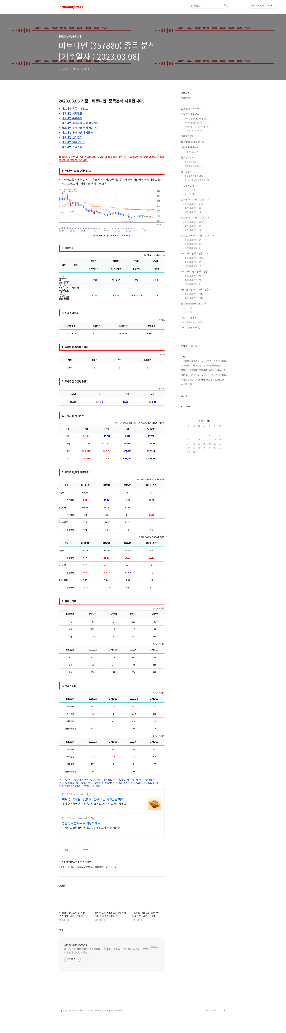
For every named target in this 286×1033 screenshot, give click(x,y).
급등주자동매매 (193, 322)
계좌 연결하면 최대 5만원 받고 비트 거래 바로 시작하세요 (94, 803)
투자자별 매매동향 (77, 132)
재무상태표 (73, 142)
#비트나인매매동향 (66, 782)
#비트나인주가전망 (105, 779)
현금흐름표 (73, 147)
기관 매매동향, (220, 360)
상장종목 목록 (189, 147)
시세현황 (72, 113)
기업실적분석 (189, 185)
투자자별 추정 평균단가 (80, 128)
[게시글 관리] (75, 849)
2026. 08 (204, 421)
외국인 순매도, (197, 360)
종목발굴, (203, 370)
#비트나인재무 (106, 782)
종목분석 (188, 157)
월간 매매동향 (193, 212)
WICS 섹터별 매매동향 (194, 253)
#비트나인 (63, 779)
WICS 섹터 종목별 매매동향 (197, 271)
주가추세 (72, 118)
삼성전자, (193, 370)
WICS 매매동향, (203, 379)
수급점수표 (186, 97)
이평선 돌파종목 (193, 130)
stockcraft (212, 1005)
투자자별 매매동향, (212, 365)
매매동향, (185, 365)
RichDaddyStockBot (193, 303)
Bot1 (188, 308)
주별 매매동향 (193, 244)
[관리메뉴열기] (280, 5)
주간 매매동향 (193, 208)
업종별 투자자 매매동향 (195, 217)
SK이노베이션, (217, 379)
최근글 (184, 345)
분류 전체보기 (191, 108)
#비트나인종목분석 (75, 779)
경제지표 (187, 136)
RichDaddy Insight (193, 141)
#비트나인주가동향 (92, 786)
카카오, (184, 370)
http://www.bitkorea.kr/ (75, 818)
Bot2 (188, 312)
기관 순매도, (194, 374)
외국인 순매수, (187, 379)
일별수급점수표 (194, 176)
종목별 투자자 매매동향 (195, 199)
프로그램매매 (189, 317)
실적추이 (72, 137)
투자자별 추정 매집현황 (80, 123)
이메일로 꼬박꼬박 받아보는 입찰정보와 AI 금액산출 (91, 827)
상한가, (209, 360)
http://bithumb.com (73, 794)
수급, (211, 370)
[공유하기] (71, 849)
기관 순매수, (196, 365)
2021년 (190, 190)
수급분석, (206, 374)
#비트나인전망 (119, 779)
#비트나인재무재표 (121, 782)
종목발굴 (190, 162)
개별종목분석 (194, 166)
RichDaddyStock (71, 7)
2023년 (189, 194)
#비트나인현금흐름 (150, 782)
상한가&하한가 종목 (196, 122)
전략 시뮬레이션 (190, 327)
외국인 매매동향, (219, 374)
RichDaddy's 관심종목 (198, 180)
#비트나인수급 (132, 779)
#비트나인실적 (81, 782)
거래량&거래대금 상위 (197, 126)
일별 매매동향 (194, 204)
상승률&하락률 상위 (196, 118)
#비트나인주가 (90, 779)
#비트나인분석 (65, 786)
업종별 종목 (191, 152)
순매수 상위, (220, 370)
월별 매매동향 (192, 248)
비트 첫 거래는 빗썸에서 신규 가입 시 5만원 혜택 (93, 799)
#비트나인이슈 (77, 786)
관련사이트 (211, 1010)
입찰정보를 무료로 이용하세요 (81, 823)
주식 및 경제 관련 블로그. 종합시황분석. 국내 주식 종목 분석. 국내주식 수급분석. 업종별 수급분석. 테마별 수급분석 (106, 951)
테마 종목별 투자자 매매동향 (197, 289)
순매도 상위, (186, 384)
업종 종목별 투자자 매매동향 (197, 235)
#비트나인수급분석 (146, 779)
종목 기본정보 (75, 108)
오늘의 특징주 (190, 114)
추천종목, (185, 360)
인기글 (194, 345)
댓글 (61, 930)
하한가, (184, 374)
